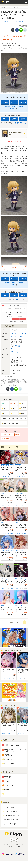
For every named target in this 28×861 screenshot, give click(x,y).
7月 (9, 418)
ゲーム (7, 465)
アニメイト (14, 102)
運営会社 (22, 844)
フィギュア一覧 (14, 622)
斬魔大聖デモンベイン (10, 755)
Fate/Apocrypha (19, 5)
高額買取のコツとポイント (11, 815)
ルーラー (13, 355)
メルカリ (5, 119)
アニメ (21, 493)
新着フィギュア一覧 (9, 447)
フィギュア (8, 5)
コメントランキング (10, 705)
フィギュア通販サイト (10, 807)
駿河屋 (23, 119)
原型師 (22, 413)
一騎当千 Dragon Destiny (11, 745)
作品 (13, 408)
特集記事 (6, 802)
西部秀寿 (17, 346)
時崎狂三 (6, 789)
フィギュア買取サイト (10, 811)
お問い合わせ (11, 846)
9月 (17, 418)
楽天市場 (21, 106)
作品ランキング (8, 740)
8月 (13, 418)
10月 (21, 418)
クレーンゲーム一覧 (10, 824)
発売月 (4, 423)
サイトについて (8, 844)
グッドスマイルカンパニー (18, 333)
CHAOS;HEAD (8, 759)
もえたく (17, 299)
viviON (12, 108)
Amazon (7, 106)
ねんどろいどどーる (16, 336)
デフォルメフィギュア (17, 21)
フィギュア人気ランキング (12, 651)
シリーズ (5, 408)
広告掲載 (15, 844)
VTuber (17, 578)
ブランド (14, 413)
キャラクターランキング (11, 772)
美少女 (2, 465)
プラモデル (17, 465)
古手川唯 (6, 781)
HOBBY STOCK (5, 438)
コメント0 (25, 23)
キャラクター (23, 408)
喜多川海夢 (7, 777)
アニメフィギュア (6, 21)
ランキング (14, 403)
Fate (13, 5)
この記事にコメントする (14, 141)
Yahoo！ (14, 106)
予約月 (4, 418)
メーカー (5, 413)
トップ (2, 5)
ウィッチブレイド (9, 763)
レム (5, 794)
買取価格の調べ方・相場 (11, 820)
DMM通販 (23, 102)
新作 (4, 403)
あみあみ (5, 102)
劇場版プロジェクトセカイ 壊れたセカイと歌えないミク (15, 750)
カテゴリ (23, 403)
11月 (25, 418)
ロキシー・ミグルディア (11, 785)
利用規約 (18, 846)
